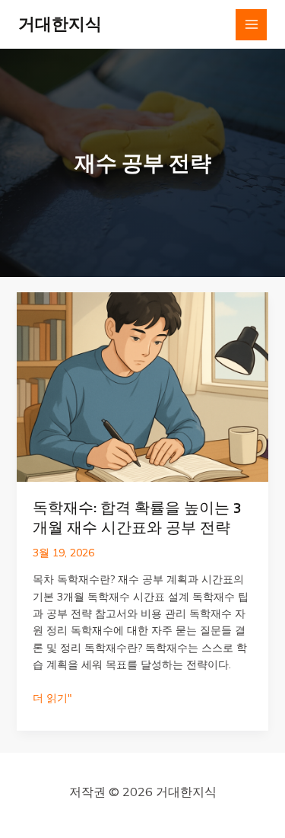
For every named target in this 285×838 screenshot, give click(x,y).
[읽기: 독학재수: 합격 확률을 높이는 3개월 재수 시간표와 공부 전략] (143, 386)
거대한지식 (60, 24)
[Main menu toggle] (251, 24)
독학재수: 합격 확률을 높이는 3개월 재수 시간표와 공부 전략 (137, 517)
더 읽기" (52, 698)
